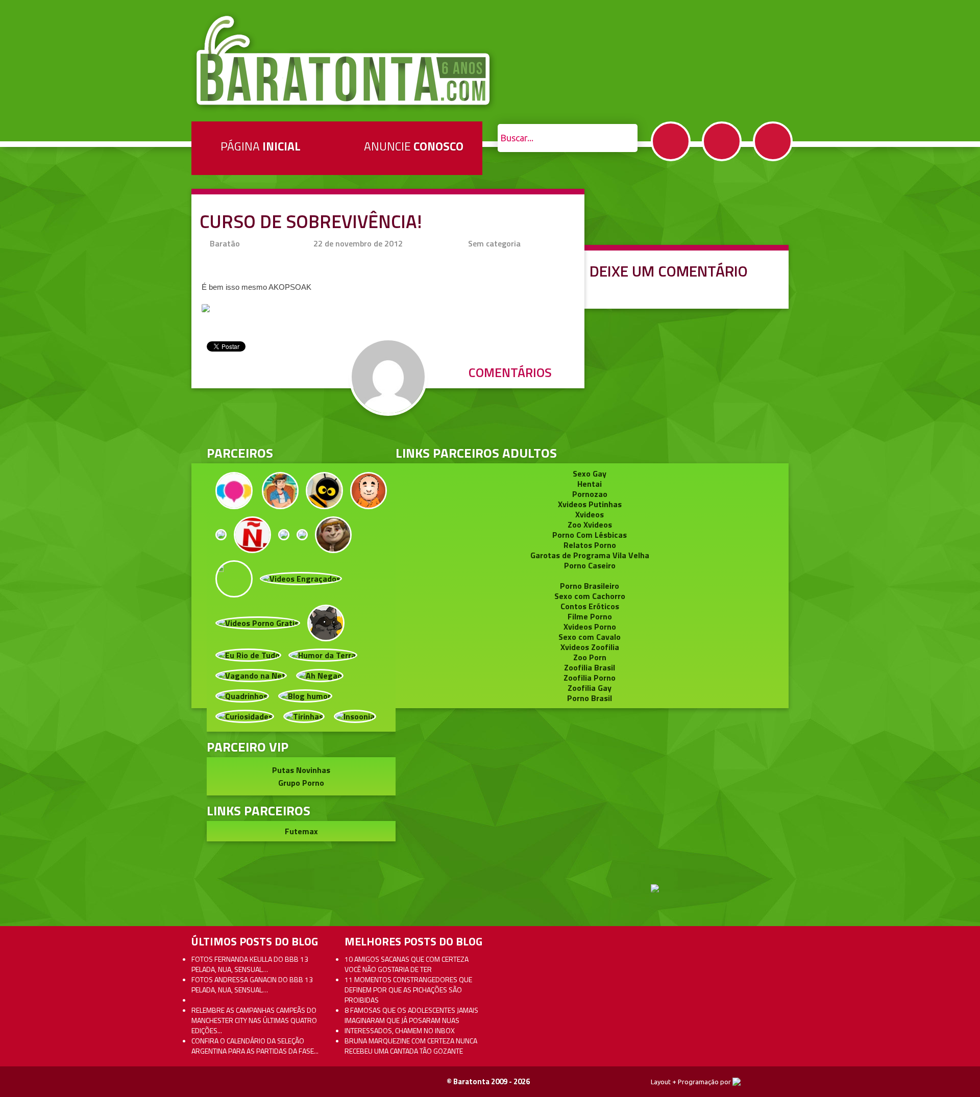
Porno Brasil (589, 698)
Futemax (301, 831)
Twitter (722, 141)
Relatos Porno (590, 545)
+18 (773, 141)
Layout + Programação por (691, 1081)
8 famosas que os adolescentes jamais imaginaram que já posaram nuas (411, 1015)
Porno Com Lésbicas (589, 535)
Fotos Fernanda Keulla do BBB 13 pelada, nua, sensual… (249, 964)
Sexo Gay (589, 473)
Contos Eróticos (589, 606)
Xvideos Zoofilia (589, 647)
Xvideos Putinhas (590, 504)
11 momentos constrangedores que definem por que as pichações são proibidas (408, 989)
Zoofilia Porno (590, 677)
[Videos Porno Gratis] (258, 622)
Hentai (589, 484)
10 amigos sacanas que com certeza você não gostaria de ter (407, 964)
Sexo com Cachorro (589, 596)
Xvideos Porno (590, 626)
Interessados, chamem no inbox (400, 1030)
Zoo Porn (589, 657)
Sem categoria (494, 243)
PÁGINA (260, 146)
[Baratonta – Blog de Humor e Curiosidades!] (344, 61)
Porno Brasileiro (589, 586)
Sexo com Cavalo (589, 637)
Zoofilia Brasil (589, 667)
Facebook (671, 141)
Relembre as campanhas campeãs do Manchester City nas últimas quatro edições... (254, 1020)
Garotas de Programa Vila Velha (589, 555)
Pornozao (589, 494)
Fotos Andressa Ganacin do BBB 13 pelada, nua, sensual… (252, 984)
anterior (948, 503)
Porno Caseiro (590, 565)
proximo (31, 503)
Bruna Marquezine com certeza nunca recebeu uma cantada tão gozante (411, 1045)
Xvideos (589, 514)
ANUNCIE (413, 146)
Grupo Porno (301, 783)
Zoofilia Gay (589, 688)
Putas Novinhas (301, 770)
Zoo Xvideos (590, 524)
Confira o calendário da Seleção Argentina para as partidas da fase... (254, 1045)
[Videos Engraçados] (301, 577)
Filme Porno (590, 616)
